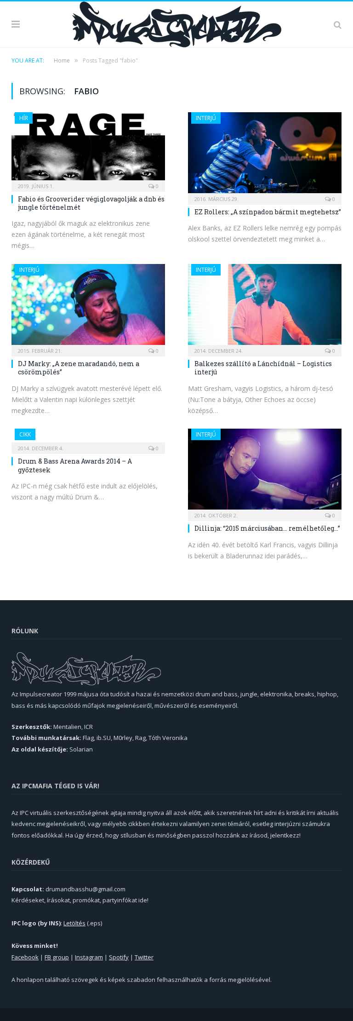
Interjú (206, 118)
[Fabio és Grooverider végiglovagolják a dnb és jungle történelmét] (88, 149)
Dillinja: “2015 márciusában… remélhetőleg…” (267, 528)
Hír (23, 118)
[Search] (338, 24)
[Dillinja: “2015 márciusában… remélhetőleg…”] (265, 472)
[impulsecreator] (176, 23)
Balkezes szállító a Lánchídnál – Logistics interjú (263, 367)
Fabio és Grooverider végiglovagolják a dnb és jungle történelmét (91, 203)
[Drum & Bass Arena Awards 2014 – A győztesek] (88, 438)
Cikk (25, 434)
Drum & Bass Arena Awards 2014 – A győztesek (75, 465)
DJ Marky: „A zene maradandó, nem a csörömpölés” (78, 367)
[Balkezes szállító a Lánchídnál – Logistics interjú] (265, 307)
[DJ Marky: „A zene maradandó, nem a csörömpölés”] (88, 307)
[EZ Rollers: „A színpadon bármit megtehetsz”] (265, 155)
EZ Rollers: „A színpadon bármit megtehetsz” (267, 211)
